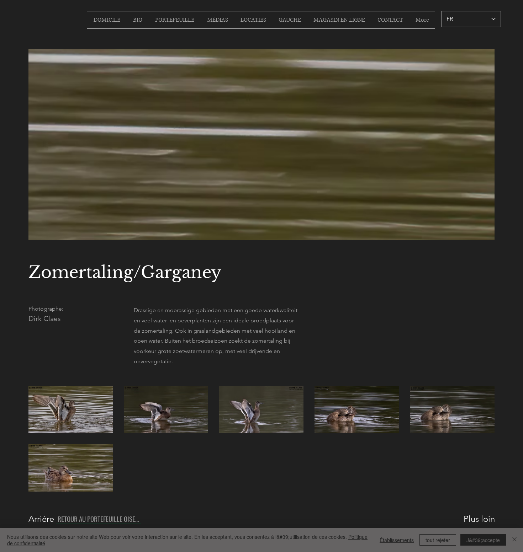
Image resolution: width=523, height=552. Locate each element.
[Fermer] (514, 540)
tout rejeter (438, 539)
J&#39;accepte (483, 539)
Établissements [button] (397, 539)
